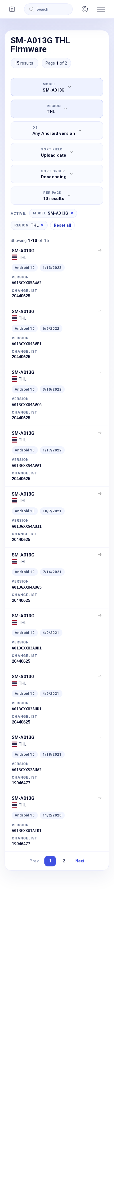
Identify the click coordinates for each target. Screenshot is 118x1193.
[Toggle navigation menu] (101, 9)
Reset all (62, 225)
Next (79, 861)
